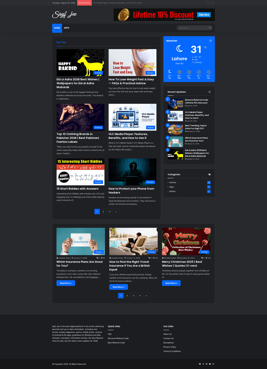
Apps (66, 28)
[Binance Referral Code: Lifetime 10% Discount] (175, 103)
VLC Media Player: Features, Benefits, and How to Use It (128, 136)
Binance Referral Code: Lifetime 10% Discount (196, 101)
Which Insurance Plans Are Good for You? (196, 139)
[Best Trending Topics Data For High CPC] (175, 129)
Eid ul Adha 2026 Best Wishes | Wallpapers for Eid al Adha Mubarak (78, 83)
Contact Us (168, 338)
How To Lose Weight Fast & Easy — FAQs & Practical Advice (131, 81)
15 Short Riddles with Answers (77, 189)
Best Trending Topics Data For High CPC (110, 3)
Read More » (66, 283)
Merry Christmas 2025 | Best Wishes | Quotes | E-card (182, 264)
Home (57, 28)
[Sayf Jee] (64, 14)
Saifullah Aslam (65, 258)
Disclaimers (168, 343)
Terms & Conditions (172, 351)
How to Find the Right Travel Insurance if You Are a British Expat (129, 265)
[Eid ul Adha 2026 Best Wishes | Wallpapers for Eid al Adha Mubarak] (175, 154)
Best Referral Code (116, 343)
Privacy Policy (169, 347)
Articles (172, 182)
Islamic (172, 191)
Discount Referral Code (118, 338)
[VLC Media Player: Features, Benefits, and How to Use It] (175, 116)
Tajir (110, 334)
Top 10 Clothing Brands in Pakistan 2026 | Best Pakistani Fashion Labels (78, 138)
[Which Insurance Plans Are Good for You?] (175, 142)
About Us (167, 334)
